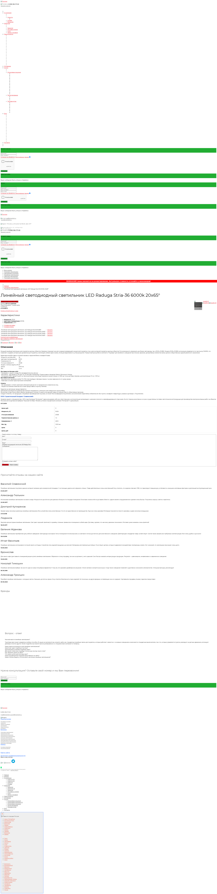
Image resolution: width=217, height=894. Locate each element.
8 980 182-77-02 (14, 4)
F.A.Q (9, 793)
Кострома (7, 855)
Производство (11, 101)
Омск (5, 838)
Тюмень (6, 850)
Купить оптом (5, 311)
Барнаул (6, 867)
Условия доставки (9, 325)
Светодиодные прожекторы (8, 740)
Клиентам (7, 23)
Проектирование (12, 95)
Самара (6, 831)
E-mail (4, 439)
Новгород (7, 828)
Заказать (50, 330)
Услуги (6, 68)
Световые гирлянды (6, 743)
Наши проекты (8, 34)
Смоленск (7, 883)
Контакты (7, 142)
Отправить (4, 171)
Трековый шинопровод (11, 278)
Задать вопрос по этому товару (9, 301)
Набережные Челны (10, 879)
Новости (10, 17)
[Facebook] (4, 342)
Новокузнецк (8, 882)
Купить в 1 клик (13, 311)
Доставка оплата (12, 29)
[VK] (2, 762)
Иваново (7, 874)
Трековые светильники (11, 272)
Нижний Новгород (10, 880)
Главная (6, 286)
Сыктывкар (7, 841)
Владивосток (8, 877)
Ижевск (6, 887)
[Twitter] (13, 762)
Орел (5, 860)
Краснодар (7, 822)
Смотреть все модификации (9, 337)
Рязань (6, 849)
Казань (6, 825)
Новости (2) (10, 781)
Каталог (6, 776)
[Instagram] (7, 762)
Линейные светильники (11, 275)
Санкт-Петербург (9, 819)
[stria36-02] (205, 303)
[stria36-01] (205, 301)
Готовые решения (6, 747)
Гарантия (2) (11, 788)
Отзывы (9, 20)
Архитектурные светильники (8, 741)
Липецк (6, 876)
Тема (4, 443)
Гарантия (10, 28)
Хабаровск (7, 873)
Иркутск (6, 871)
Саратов (6, 847)
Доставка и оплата (6, 721)
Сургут (6, 843)
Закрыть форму (14, 464)
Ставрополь (7, 846)
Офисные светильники (11, 276)
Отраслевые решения (14, 72)
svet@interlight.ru (6, 220)
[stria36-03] (212, 303)
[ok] (20, 342)
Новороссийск (8, 858)
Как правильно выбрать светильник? (12, 338)
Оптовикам (7, 66)
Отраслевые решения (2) (15, 802)
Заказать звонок (6, 6)
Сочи (5, 844)
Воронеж (7, 823)
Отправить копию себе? (9, 461)
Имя (3, 436)
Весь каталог (8, 270)
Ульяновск (7, 888)
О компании (7, 13)
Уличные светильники (6, 737)
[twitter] (11, 342)
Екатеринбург (8, 865)
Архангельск (8, 868)
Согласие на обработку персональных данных (15, 157)
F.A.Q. (9, 31)
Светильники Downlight (11, 273)
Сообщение (6, 446)
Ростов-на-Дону (9, 820)
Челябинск (7, 870)
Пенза (6, 890)
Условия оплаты (9, 327)
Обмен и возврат (12, 32)
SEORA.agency (14, 770)
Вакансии (10, 22)
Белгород (7, 864)
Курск (6, 857)
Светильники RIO (5, 733)
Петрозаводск (8, 853)
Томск (6, 840)
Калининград (8, 852)
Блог (5, 113)
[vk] (16, 342)
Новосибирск (8, 826)
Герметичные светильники (8, 736)
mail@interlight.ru (11, 218)
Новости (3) (10, 779)
